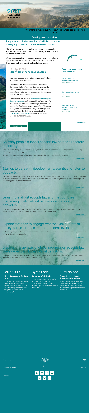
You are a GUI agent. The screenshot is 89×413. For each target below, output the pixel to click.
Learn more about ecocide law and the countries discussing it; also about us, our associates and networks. (38, 201)
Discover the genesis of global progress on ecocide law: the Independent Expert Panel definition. (44, 249)
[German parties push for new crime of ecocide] (74, 89)
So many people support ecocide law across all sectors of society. (43, 144)
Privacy (83, 368)
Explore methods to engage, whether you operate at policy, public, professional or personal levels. (41, 226)
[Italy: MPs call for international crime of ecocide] (74, 103)
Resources (64, 30)
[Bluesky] (44, 378)
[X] (39, 378)
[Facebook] (47, 373)
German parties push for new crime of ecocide (70, 93)
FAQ (84, 360)
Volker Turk (11, 272)
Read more (18, 126)
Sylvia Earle (40, 272)
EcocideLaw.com (9, 368)
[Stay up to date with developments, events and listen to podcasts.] (44, 164)
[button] (82, 267)
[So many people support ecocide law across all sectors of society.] (44, 137)
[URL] (49, 378)
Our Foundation (7, 358)
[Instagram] (42, 373)
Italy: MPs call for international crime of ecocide (69, 107)
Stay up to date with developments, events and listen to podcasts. (44, 170)
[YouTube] (52, 373)
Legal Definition (77, 30)
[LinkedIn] (37, 373)
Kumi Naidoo (69, 272)
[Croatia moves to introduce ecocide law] (74, 76)
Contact (6, 376)
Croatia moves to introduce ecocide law (70, 80)
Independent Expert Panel (19, 113)
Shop (54, 32)
